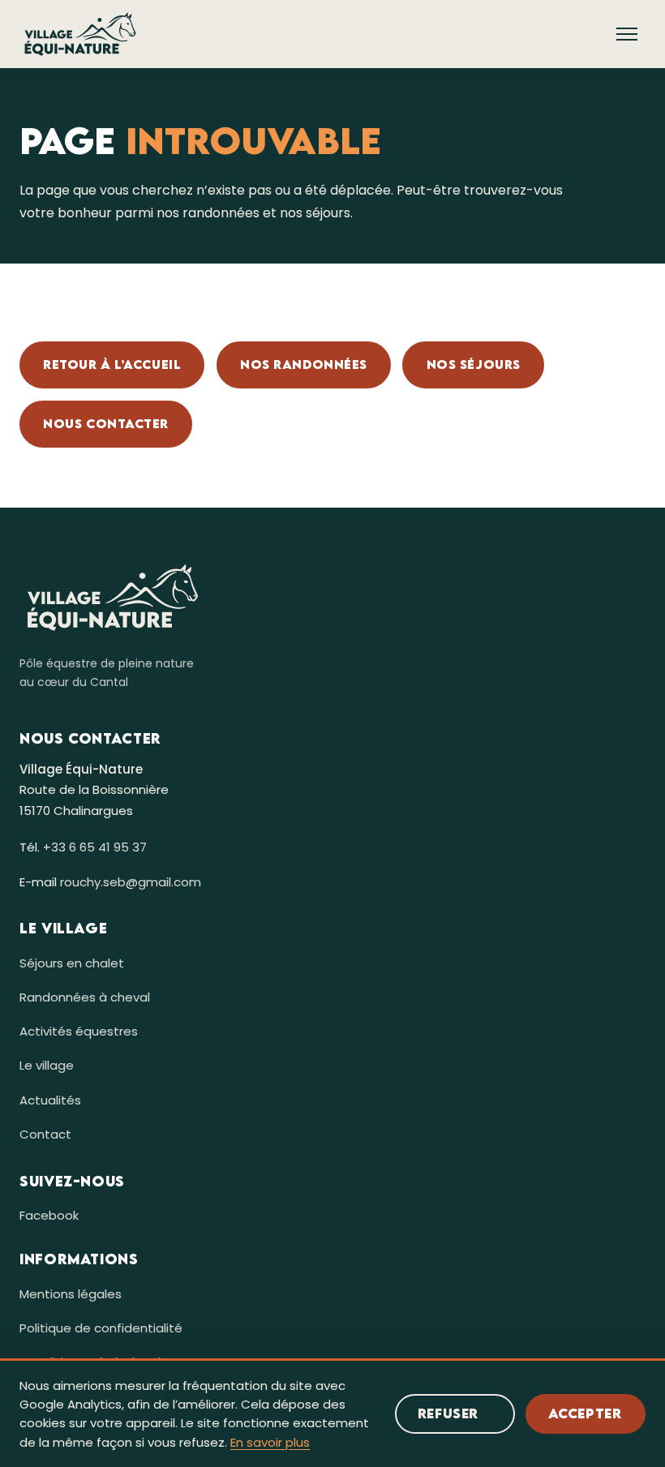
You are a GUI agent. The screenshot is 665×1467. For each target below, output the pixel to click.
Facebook (49, 1215)
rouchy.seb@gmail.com (130, 881)
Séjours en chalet (71, 963)
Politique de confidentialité (100, 1327)
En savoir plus (270, 1442)
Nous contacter (106, 423)
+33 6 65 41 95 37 (95, 847)
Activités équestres (78, 1031)
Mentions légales (70, 1293)
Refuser (448, 1413)
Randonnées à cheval (84, 997)
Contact (45, 1134)
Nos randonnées (303, 364)
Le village (46, 1065)
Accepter (585, 1413)
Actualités (50, 1100)
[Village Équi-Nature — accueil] (80, 34)
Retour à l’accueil (112, 364)
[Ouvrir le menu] (627, 34)
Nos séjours (474, 364)
